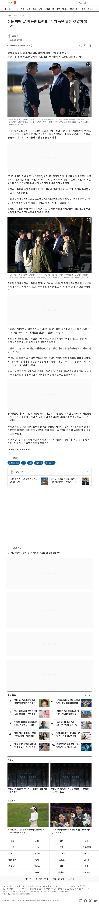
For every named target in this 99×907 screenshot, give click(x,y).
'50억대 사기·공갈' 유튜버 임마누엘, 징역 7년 (23, 480)
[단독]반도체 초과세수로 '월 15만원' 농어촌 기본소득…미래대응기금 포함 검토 (67, 714)
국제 (9, 15)
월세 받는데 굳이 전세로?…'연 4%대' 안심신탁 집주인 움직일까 (67, 725)
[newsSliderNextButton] (89, 696)
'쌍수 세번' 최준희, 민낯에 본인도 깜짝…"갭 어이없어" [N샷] (26, 736)
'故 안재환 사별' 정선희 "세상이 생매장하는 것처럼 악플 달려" (26, 714)
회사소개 (28, 879)
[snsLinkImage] (80, 900)
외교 (37, 847)
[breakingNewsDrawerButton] (85, 2)
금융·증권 (86, 847)
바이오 (86, 853)
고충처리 (71, 879)
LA (24, 463)
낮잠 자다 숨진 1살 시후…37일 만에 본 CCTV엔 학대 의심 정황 (68, 736)
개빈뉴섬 (38, 463)
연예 (9, 760)
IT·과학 (62, 853)
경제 (62, 841)
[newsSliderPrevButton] (83, 696)
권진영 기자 (15, 36)
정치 (12, 841)
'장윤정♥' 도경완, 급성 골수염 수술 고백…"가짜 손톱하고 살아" (26, 747)
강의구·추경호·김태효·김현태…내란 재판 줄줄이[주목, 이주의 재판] (64, 480)
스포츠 (10, 800)
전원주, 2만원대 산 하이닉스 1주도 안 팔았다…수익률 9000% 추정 (26, 725)
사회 (37, 841)
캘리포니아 (50, 463)
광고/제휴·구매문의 (42, 879)
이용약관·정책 (58, 879)
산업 (12, 853)
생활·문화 (12, 860)
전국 (12, 847)
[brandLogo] (11, 2)
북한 (62, 847)
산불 (30, 463)
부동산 (37, 853)
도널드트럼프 (14, 463)
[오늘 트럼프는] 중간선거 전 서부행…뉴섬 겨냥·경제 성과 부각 (35, 553)
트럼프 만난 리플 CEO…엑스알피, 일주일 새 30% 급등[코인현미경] (68, 747)
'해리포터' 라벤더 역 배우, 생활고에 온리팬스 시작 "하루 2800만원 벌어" (25, 703)
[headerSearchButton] (80, 2)
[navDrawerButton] (90, 3)
